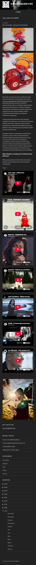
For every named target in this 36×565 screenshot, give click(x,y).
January (10, 549)
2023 (5, 491)
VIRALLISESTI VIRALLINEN (11, 450)
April (9, 539)
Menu (19, 12)
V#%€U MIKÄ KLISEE (9, 446)
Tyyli (4, 467)
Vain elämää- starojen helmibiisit (15, 25)
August (10, 526)
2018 (5, 507)
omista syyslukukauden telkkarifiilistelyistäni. (16, 101)
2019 (5, 504)
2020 (5, 501)
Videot (5, 470)
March (9, 542)
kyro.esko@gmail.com (9, 428)
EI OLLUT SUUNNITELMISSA (11, 440)
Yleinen (5, 474)
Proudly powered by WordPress (11, 561)
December (11, 513)
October (10, 520)
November (11, 517)
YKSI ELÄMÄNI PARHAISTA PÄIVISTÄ (14, 443)
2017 (5, 511)
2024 (5, 487)
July (9, 529)
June (9, 533)
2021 (5, 497)
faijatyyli (5, 463)
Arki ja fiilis (6, 460)
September (11, 523)
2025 (5, 484)
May (9, 536)
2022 (5, 494)
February (10, 546)
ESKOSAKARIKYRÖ (22, 4)
